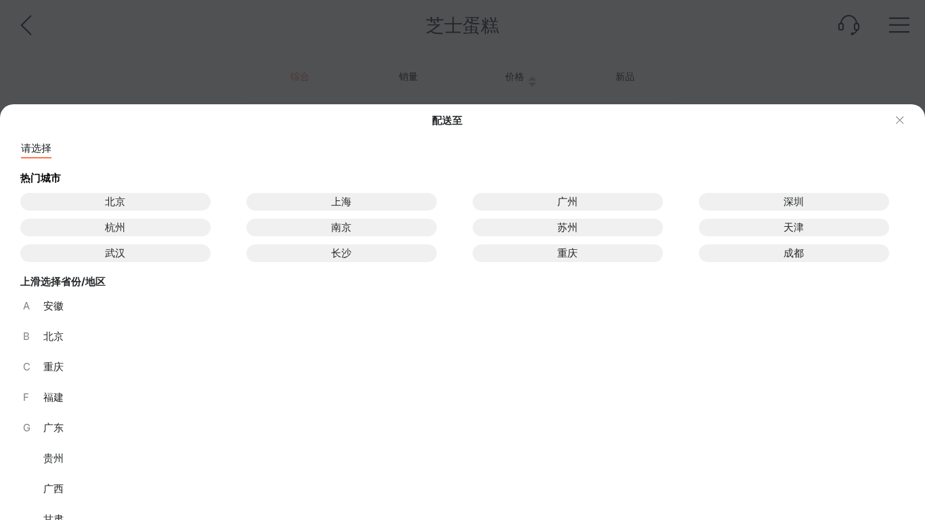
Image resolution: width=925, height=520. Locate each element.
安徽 (43, 305)
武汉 (115, 252)
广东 (43, 427)
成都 (793, 252)
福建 (43, 397)
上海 (341, 201)
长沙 (341, 252)
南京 (341, 227)
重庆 (567, 252)
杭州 (115, 227)
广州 (567, 201)
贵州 (53, 458)
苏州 (567, 227)
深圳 (793, 201)
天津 (793, 227)
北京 (115, 201)
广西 (53, 488)
